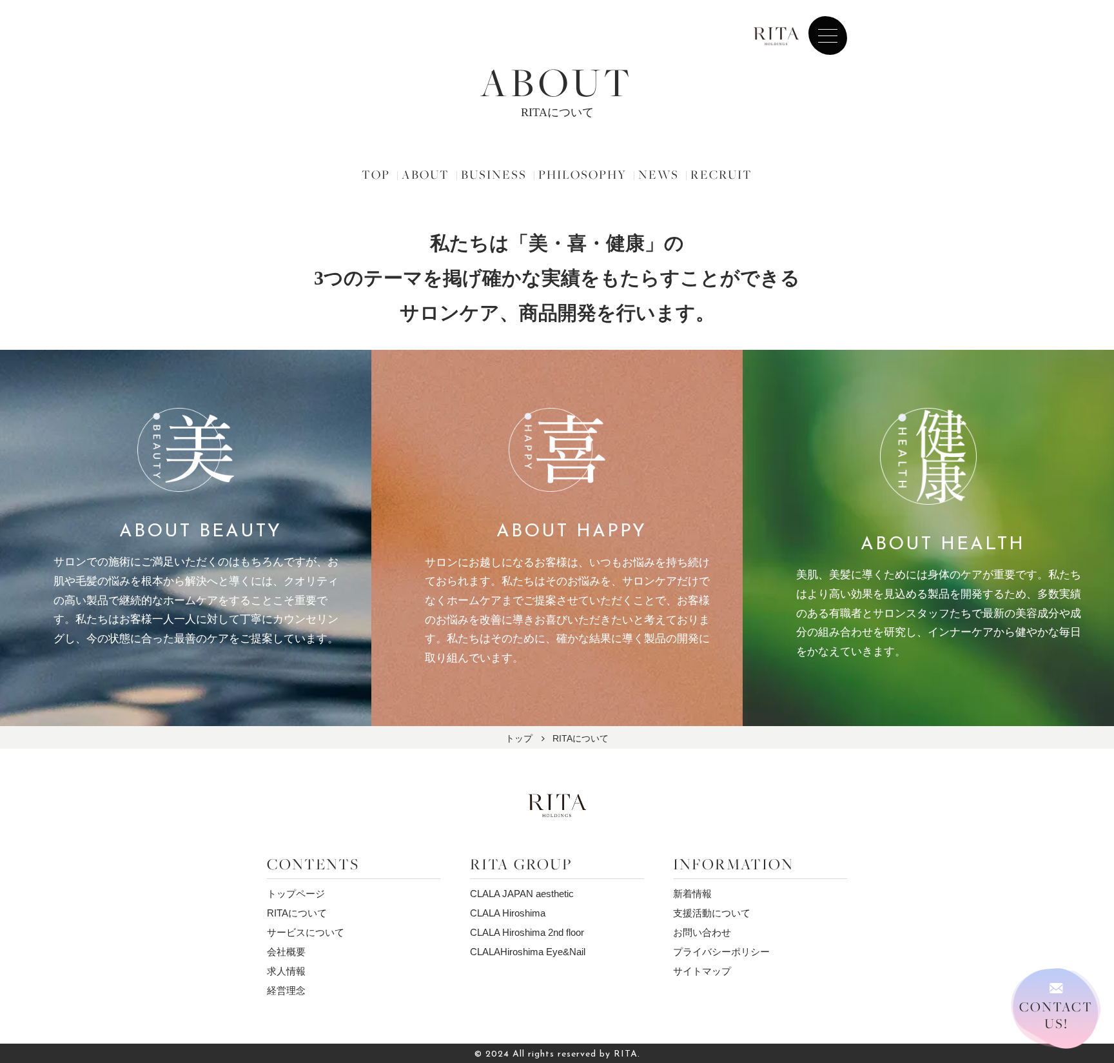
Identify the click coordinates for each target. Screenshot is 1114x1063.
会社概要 (286, 952)
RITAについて (297, 913)
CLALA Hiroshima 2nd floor (527, 932)
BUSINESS (494, 174)
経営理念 (286, 990)
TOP (376, 174)
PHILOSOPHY (582, 174)
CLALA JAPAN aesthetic (522, 893)
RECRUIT (721, 174)
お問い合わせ (702, 932)
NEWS (658, 174)
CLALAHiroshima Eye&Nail (527, 952)
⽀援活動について (711, 913)
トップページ (296, 893)
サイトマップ (702, 971)
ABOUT (425, 174)
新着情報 (692, 893)
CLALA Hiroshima (507, 913)
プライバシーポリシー (721, 952)
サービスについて (305, 932)
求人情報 (286, 971)
